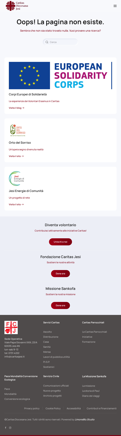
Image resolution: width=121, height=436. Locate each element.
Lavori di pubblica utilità (56, 356)
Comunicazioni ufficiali (56, 385)
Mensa (47, 351)
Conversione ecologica (17, 399)
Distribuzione (50, 336)
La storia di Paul (90, 390)
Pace (7, 389)
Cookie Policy (53, 408)
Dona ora (60, 273)
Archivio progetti (52, 395)
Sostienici (48, 367)
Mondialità (10, 394)
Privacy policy (32, 408)
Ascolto (47, 331)
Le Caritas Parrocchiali (94, 331)
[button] (115, 6)
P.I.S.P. (46, 362)
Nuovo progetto (52, 390)
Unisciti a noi (60, 241)
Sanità (46, 346)
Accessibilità (74, 408)
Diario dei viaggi (91, 395)
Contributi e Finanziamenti (102, 408)
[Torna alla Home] (16, 6)
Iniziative (87, 336)
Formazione (88, 341)
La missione (88, 385)
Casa (46, 341)
